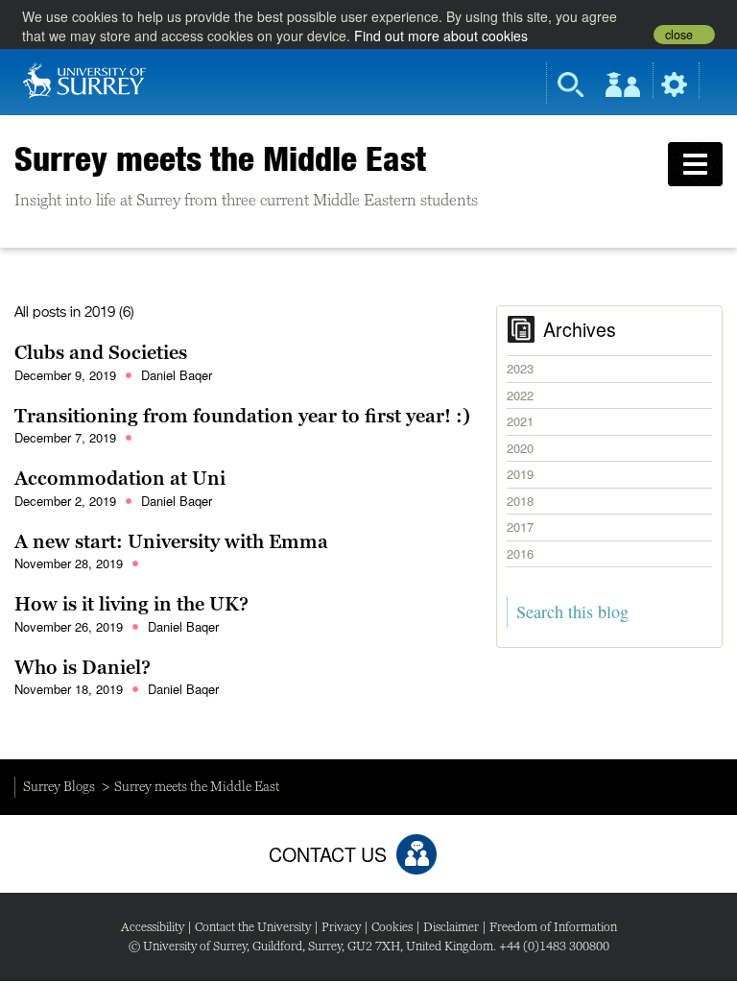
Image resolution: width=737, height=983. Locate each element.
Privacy (341, 927)
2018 (520, 501)
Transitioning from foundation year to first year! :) (242, 415)
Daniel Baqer (176, 375)
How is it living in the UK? (131, 603)
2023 (520, 368)
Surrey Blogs (59, 786)
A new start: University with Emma (171, 541)
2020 (520, 448)
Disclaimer (451, 927)
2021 (520, 421)
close (679, 34)
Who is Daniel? (82, 667)
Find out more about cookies (441, 35)
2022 (520, 395)
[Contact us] (416, 854)
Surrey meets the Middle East (220, 158)
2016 (520, 553)
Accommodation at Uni (120, 478)
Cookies (392, 927)
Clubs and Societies (100, 352)
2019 (520, 474)
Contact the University (253, 927)
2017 (520, 526)
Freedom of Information (553, 927)
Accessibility (152, 927)
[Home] (84, 78)
